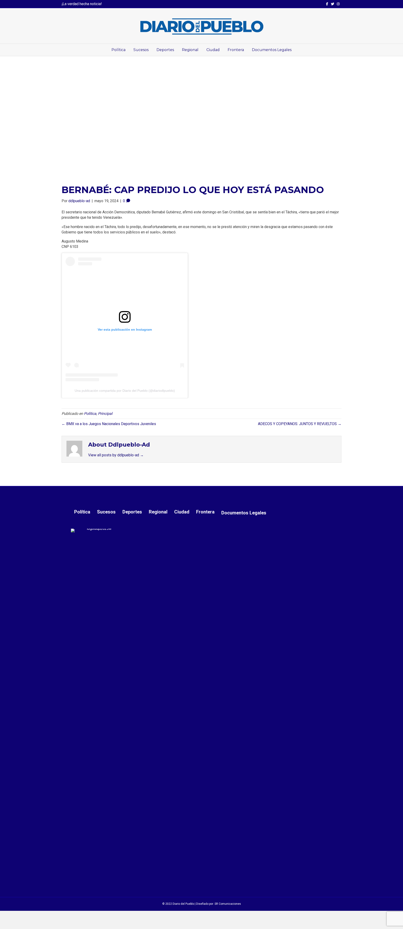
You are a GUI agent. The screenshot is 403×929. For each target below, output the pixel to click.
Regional (190, 50)
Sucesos (141, 50)
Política (118, 50)
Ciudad (213, 50)
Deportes (165, 50)
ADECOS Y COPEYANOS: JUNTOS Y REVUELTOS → (299, 424)
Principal (105, 413)
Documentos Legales (272, 50)
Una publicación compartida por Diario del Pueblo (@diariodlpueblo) (125, 390)
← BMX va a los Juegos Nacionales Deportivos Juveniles (109, 424)
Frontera (236, 50)
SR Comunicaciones (228, 903)
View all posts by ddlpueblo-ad (116, 455)
